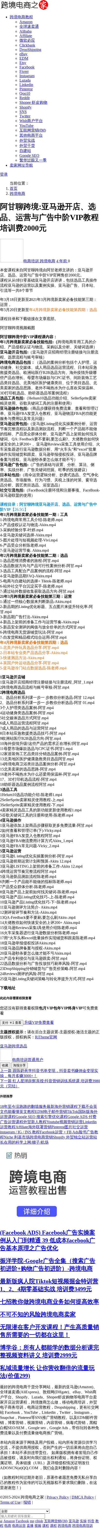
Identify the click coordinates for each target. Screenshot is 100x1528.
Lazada (25, 80)
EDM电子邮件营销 (51, 1112)
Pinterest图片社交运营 (69, 1127)
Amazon (26, 22)
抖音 (91, 1521)
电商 (7, 1526)
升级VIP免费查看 (38, 1022)
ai (1, 1521)
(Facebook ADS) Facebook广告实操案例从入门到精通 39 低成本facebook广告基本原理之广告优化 (47, 1240)
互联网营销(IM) (32, 130)
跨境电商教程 (21, 17)
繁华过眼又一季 (33, 160)
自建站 (25, 151)
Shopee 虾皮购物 (33, 102)
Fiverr (24, 71)
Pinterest (26, 89)
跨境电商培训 (82, 1526)
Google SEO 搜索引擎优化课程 (41, 1117)
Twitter (24, 116)
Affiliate (25, 36)
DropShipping (30, 49)
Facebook (26, 67)
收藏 (5, 1065)
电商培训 (31, 261)
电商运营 (19, 1526)
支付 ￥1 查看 (11, 1023)
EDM (23, 58)
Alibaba (25, 31)
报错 (27, 1502)
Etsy (22, 63)
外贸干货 (27, 145)
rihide (39, 1521)
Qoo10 (24, 93)
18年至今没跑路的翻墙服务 (23, 1106)
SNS (23, 112)
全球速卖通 (29, 26)
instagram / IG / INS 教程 (20, 1132)
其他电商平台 (31, 135)
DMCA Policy (83, 1497)
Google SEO (29, 155)
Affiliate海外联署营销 (33, 1127)
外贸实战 (27, 140)
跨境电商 (17, 193)
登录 (4, 174)
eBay (23, 54)
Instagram (26, 76)
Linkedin (26, 85)
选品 (23, 1046)
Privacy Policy (58, 1497)
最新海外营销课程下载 (66, 1106)
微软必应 (27, 40)
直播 (30, 1526)
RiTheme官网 (46, 1037)
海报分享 (19, 1065)
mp (32, 1521)
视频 (37, 1526)
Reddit (24, 98)
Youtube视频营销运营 (65, 1122)
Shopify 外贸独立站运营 (73, 1137)
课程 (45, 1526)
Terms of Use (10, 1502)
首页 (13, 188)
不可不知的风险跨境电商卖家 (38, 1314)
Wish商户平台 (31, 121)
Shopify (25, 107)
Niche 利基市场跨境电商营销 (28, 1137)
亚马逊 (6, 1046)
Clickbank (27, 45)
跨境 (15, 1046)
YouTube (26, 125)
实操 (83, 1521)
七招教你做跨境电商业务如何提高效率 (49, 1302)
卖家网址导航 (21, 165)
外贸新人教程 (35, 1122)
